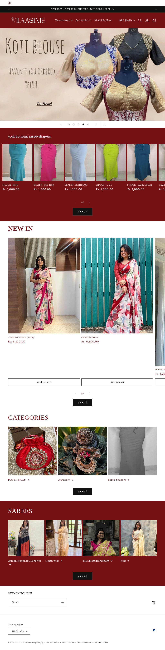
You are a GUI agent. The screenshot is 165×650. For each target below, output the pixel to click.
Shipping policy (101, 642)
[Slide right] (89, 202)
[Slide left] (75, 202)
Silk (123, 560)
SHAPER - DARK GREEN (139, 185)
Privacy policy (68, 642)
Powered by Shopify (34, 642)
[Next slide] (96, 124)
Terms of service (84, 642)
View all (82, 211)
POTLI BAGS (17, 479)
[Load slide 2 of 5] (73, 124)
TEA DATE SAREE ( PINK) (21, 337)
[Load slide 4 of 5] (83, 124)
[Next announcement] (155, 9)
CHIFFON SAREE (89, 337)
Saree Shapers (117, 479)
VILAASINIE (20, 642)
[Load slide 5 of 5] (88, 124)
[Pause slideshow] (104, 124)
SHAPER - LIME (104, 185)
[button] (63, 20)
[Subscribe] (62, 602)
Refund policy (53, 642)
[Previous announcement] (9, 9)
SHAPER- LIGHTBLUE (76, 185)
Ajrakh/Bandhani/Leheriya (24, 560)
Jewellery (64, 479)
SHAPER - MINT (10, 185)
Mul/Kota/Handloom (96, 560)
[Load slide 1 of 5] (68, 124)
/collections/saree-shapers (82, 103)
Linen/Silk (52, 560)
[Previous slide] (60, 124)
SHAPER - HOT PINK (44, 185)
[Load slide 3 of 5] (78, 124)
